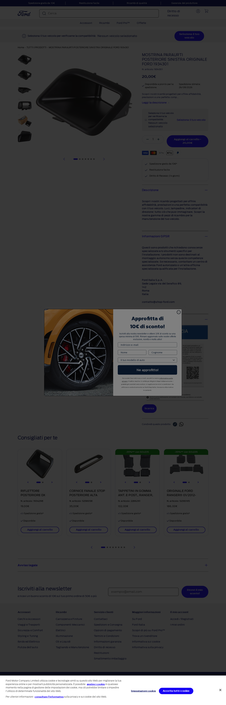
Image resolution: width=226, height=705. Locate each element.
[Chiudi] (220, 690)
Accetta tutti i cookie (176, 691)
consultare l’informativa (49, 696)
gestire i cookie (96, 684)
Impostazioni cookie (143, 690)
